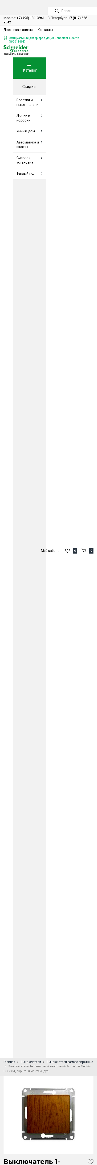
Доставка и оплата (18, 30)
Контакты (45, 30)
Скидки (29, 86)
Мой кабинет (51, 551)
